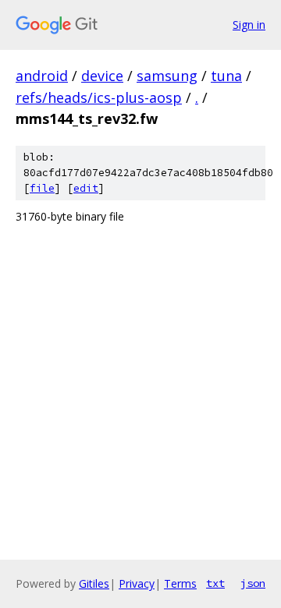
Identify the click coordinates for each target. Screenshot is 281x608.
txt (215, 583)
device (102, 75)
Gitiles (94, 583)
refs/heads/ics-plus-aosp (99, 97)
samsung (167, 75)
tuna (226, 75)
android (42, 75)
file (42, 188)
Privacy (137, 583)
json (252, 583)
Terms (180, 583)
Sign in (249, 24)
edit (85, 188)
